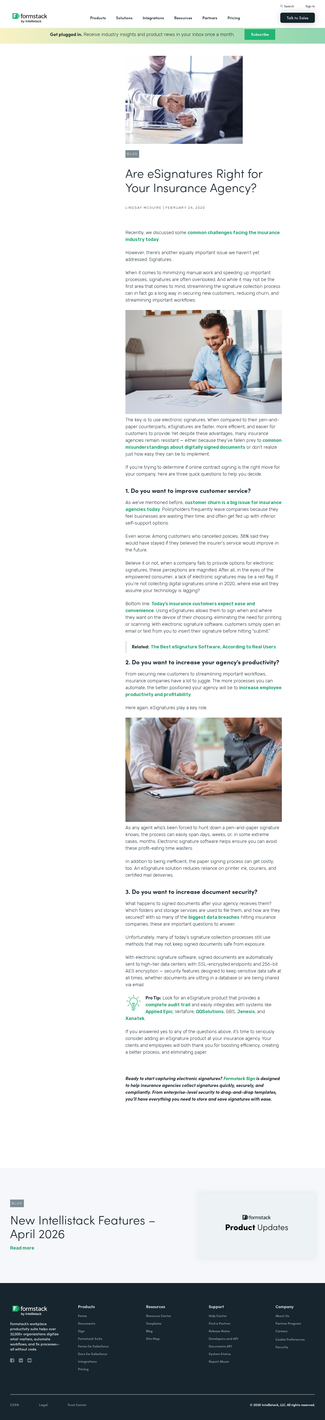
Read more (22, 1248)
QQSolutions (210, 1011)
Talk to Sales (297, 17)
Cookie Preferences (290, 1339)
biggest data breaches (213, 917)
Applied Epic (159, 1011)
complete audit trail (167, 1005)
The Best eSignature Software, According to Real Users (213, 647)
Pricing (234, 17)
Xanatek (134, 1018)
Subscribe (260, 34)
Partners (209, 17)
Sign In (310, 6)
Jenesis (246, 1011)
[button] (98, 17)
